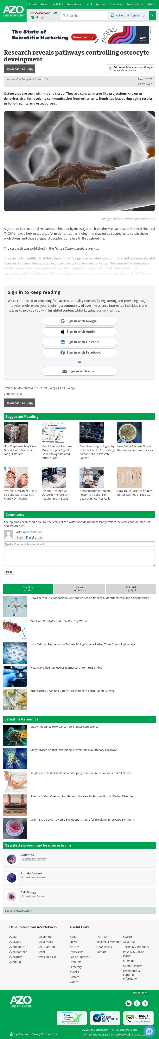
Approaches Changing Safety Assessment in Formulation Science (72, 691)
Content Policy (132, 966)
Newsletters (104, 947)
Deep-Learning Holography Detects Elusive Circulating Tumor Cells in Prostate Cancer (97, 452)
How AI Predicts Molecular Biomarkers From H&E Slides (66, 667)
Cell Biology (67, 388)
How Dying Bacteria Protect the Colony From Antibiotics (135, 448)
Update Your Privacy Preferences (35, 1034)
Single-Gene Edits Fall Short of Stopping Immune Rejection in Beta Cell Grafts (80, 773)
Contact (101, 952)
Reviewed (146, 84)
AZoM (13, 937)
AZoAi (41, 952)
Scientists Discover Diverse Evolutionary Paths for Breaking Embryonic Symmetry (82, 819)
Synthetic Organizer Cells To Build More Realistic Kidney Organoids (20, 494)
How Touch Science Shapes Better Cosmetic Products (135, 492)
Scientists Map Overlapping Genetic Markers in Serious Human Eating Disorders (82, 796)
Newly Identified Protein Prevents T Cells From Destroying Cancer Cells (95, 494)
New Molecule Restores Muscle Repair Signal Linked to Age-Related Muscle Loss (57, 452)
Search (127, 937)
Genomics (27, 854)
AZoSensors (45, 942)
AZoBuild (15, 962)
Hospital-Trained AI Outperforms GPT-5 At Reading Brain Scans (56, 494)
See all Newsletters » (18, 910)
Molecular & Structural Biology (37, 388)
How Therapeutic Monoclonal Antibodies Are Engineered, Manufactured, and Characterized (89, 598)
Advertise (129, 942)
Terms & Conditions (136, 947)
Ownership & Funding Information (131, 974)
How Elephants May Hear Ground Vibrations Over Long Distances (20, 450)
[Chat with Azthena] (149, 1031)
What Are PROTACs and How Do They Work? (58, 621)
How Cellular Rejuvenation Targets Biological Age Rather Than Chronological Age (82, 644)
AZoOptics (15, 957)
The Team (102, 937)
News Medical (47, 957)
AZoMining (45, 937)
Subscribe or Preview (34, 858)
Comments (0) (13, 394)
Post (9, 572)
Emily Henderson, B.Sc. (35, 79)
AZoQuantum (46, 947)
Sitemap (128, 961)
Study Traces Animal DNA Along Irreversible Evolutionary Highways (74, 750)
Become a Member (108, 942)
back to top (138, 992)
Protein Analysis (31, 873)
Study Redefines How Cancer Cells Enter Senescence (64, 726)
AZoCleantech (18, 952)
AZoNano (15, 942)
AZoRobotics (17, 947)
